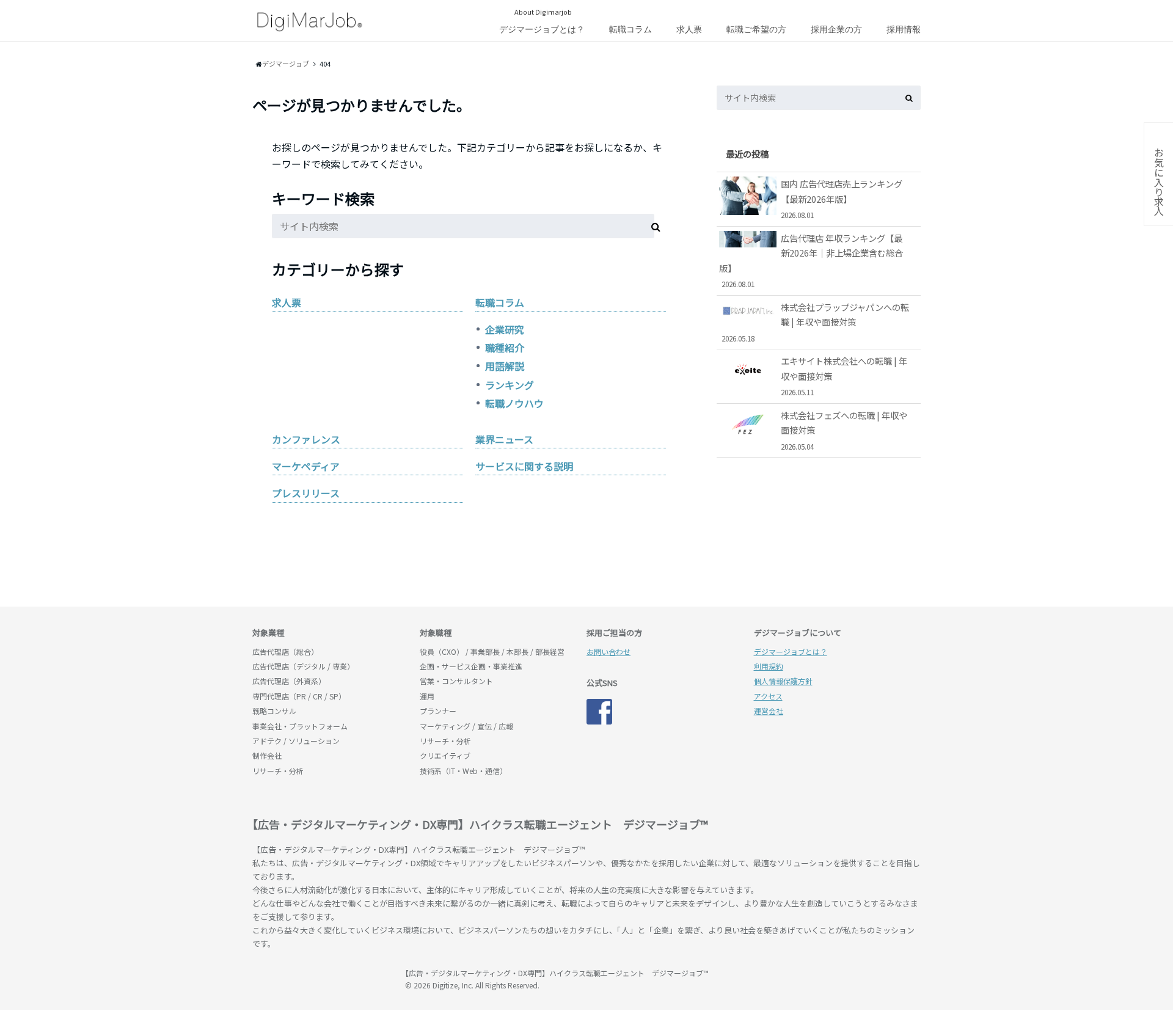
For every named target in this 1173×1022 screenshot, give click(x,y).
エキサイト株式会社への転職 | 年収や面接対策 (844, 375)
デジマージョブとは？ (542, 29)
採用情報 (903, 29)
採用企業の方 (836, 29)
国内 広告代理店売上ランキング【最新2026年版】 (841, 198)
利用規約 (768, 666)
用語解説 (504, 366)
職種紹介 (504, 347)
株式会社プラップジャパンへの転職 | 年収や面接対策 (816, 322)
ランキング (509, 385)
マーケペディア (306, 466)
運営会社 (768, 711)
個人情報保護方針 (783, 681)
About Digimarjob (543, 11)
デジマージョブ (322, 978)
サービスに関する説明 (524, 466)
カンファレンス (306, 439)
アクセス (768, 696)
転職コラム (630, 29)
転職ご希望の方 (756, 29)
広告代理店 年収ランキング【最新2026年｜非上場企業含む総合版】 (811, 260)
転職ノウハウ (514, 403)
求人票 (689, 29)
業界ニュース (504, 439)
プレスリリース (306, 493)
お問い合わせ (608, 651)
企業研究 (504, 329)
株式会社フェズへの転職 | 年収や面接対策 (844, 430)
